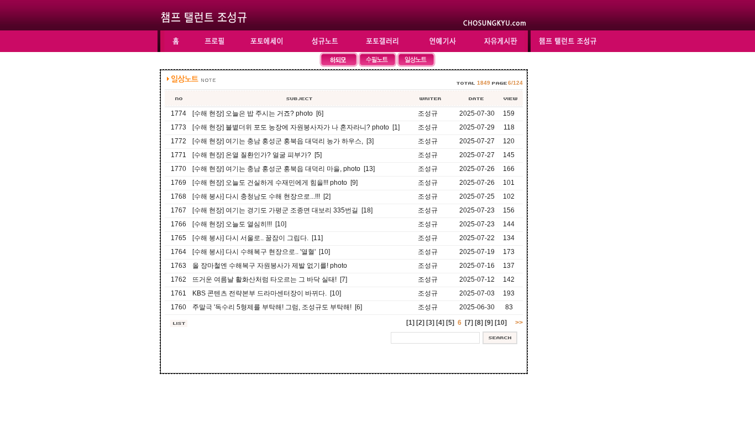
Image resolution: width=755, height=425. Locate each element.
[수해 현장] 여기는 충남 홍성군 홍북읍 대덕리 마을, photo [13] (283, 169)
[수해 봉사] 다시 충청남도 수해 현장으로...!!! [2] (261, 196)
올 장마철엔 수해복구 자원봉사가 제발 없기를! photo (269, 265)
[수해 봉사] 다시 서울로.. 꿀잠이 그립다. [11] (257, 238)
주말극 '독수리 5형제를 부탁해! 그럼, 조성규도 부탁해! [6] (277, 307)
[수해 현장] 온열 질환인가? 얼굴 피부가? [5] (257, 155)
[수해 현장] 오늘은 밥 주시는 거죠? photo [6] (257, 113)
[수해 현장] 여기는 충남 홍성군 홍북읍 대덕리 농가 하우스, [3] (283, 141)
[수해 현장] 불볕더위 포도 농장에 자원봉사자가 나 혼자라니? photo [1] (296, 127)
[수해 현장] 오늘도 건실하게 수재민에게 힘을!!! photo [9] (275, 182)
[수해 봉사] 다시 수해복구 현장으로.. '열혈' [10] (261, 252)
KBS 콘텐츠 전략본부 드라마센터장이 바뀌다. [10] (266, 293)
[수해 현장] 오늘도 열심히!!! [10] (239, 224)
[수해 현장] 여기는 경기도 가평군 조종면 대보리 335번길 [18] (282, 210)
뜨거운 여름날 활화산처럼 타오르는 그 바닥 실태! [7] (269, 279)
